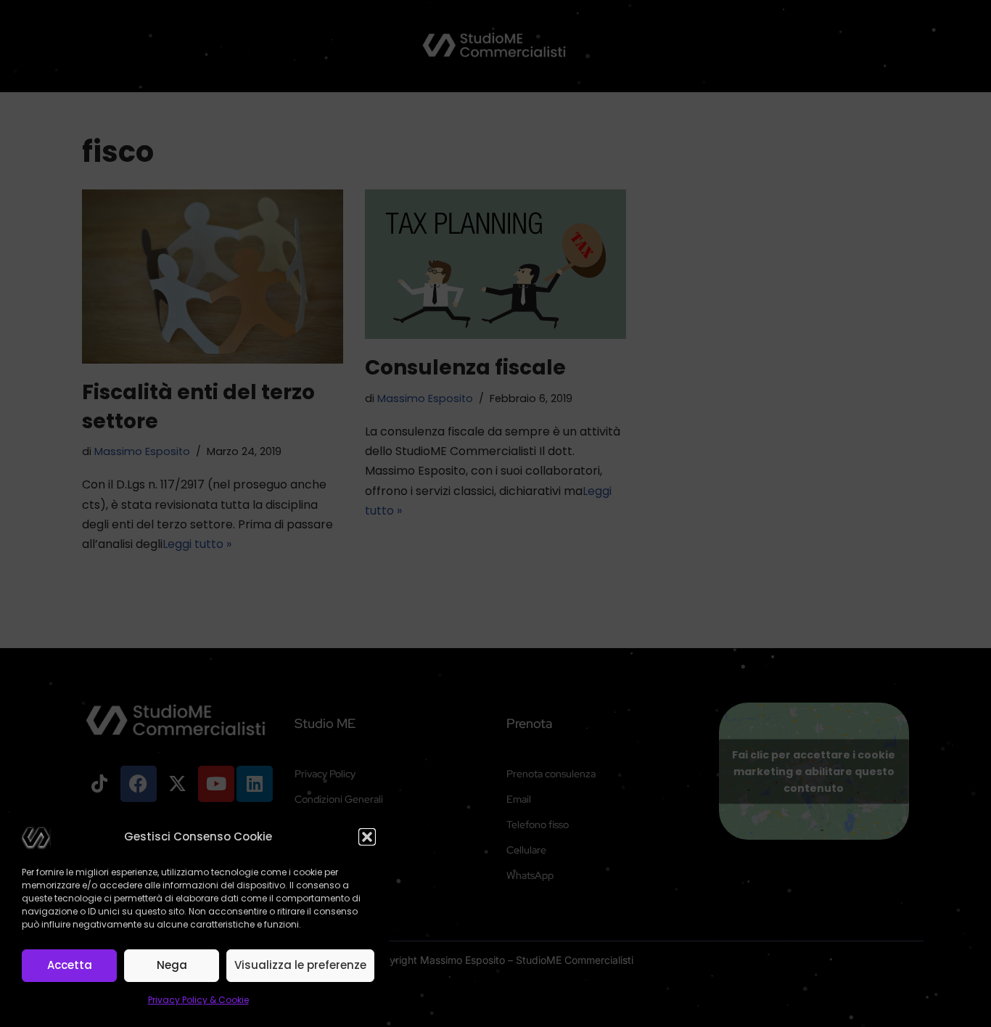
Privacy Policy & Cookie (198, 1000)
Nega (172, 965)
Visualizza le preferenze (300, 965)
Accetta (69, 965)
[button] (367, 837)
